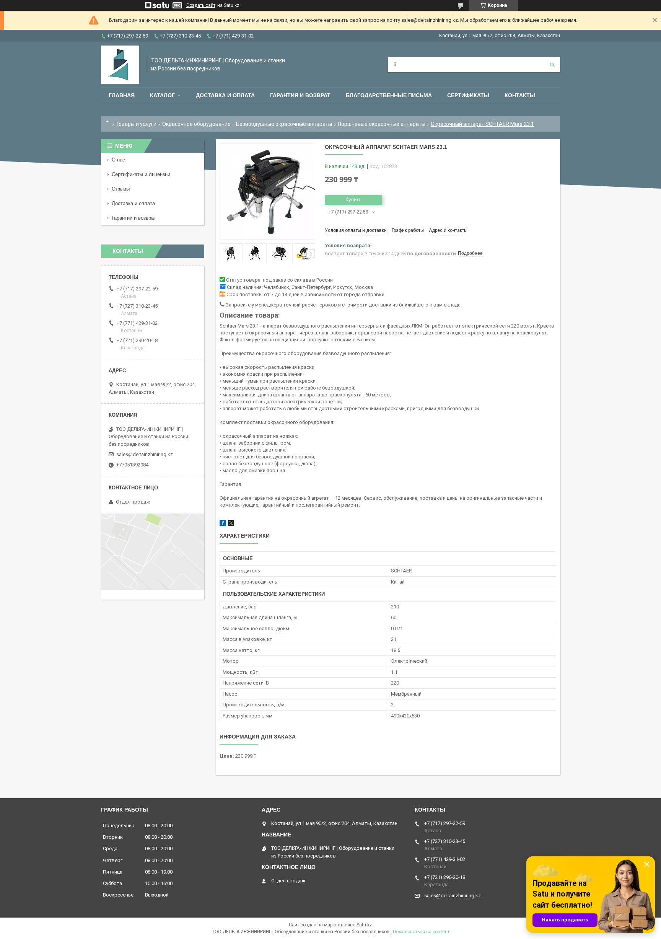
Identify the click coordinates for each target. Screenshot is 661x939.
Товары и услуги (136, 124)
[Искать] (552, 64)
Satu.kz (364, 925)
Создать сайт (200, 5)
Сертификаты (468, 95)
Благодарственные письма (389, 95)
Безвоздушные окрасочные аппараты (284, 124)
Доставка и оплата (225, 95)
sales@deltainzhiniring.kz (144, 454)
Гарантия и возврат (300, 95)
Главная (122, 95)
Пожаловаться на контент (421, 931)
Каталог (162, 95)
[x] (231, 524)
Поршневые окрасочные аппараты (381, 124)
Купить (353, 199)
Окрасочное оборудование (196, 124)
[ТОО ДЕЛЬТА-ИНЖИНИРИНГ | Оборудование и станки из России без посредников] (120, 65)
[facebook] (223, 524)
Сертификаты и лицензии (141, 174)
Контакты (520, 95)
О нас (118, 160)
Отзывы (121, 189)
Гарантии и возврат (134, 218)
